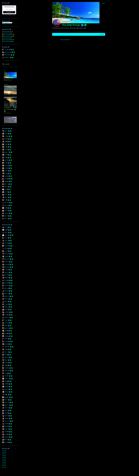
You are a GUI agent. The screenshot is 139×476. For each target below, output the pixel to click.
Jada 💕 (5, 162)
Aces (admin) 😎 (7, 49)
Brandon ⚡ (6, 152)
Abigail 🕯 (6, 325)
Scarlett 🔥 (6, 386)
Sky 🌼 (5, 141)
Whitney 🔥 (6, 436)
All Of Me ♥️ (6, 253)
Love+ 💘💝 (6, 314)
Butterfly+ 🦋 (6, 296)
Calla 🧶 (5, 439)
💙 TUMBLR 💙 (66, 28)
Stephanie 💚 (6, 370)
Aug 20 (4, 453)
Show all (102, 34)
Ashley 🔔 (6, 181)
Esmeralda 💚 (6, 264)
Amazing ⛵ (6, 391)
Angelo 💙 (6, 389)
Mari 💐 (5, 144)
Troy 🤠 (5, 157)
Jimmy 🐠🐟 (6, 397)
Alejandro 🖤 (6, 405)
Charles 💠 (6, 256)
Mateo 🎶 (6, 351)
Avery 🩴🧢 (6, 375)
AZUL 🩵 (6, 229)
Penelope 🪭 (6, 285)
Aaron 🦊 (6, 362)
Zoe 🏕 (5, 354)
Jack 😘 (5, 207)
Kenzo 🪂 (6, 240)
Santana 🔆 (6, 213)
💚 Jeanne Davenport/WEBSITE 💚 (8, 39)
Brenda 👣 (6, 306)
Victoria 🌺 (6, 168)
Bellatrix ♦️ (6, 261)
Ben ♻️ (5, 173)
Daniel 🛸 (6, 243)
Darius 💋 (6, 205)
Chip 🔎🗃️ (6, 383)
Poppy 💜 (6, 309)
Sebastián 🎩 (6, 317)
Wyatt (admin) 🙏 (7, 54)
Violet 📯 (6, 232)
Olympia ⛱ (6, 322)
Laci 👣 (5, 149)
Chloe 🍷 (6, 194)
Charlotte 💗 (6, 378)
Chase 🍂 (6, 215)
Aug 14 (4, 463)
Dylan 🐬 (6, 210)
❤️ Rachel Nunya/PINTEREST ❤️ (7, 31)
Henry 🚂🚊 (6, 280)
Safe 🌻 (5, 154)
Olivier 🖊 (6, 399)
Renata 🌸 (6, 333)
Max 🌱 (5, 191)
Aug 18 (4, 457)
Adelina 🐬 (6, 357)
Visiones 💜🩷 (7, 235)
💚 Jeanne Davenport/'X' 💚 (6, 38)
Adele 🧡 (6, 349)
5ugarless (81, 472)
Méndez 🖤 (6, 272)
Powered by (6, 15)
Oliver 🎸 (6, 320)
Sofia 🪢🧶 (6, 418)
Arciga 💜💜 (6, 312)
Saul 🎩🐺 (6, 434)
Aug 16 (4, 460)
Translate (9, 23)
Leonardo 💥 (6, 341)
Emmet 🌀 (6, 298)
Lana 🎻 (5, 237)
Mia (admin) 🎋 (7, 57)
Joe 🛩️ (5, 373)
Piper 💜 (5, 338)
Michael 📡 (6, 431)
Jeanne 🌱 (6, 274)
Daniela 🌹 (6, 407)
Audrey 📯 (6, 293)
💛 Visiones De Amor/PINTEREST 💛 (8, 34)
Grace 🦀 (6, 218)
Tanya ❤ (5, 133)
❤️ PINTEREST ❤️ (73, 28)
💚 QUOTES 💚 (60, 28)
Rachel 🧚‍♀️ (6, 426)
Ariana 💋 (6, 165)
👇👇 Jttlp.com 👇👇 (5, 64)
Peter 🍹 (6, 197)
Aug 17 (4, 458)
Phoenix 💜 (6, 290)
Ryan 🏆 (5, 146)
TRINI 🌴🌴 (6, 202)
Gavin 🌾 (6, 130)
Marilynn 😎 (6, 245)
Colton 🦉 (6, 442)
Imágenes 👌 (6, 328)
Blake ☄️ (6, 359)
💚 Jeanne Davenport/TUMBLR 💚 (7, 41)
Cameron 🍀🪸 (7, 346)
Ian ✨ (5, 189)
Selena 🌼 (6, 330)
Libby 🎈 (6, 301)
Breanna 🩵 (6, 282)
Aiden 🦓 (6, 248)
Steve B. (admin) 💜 (7, 52)
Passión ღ (6, 288)
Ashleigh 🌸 (6, 178)
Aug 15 (4, 462)
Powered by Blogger (79, 470)
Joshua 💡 (6, 160)
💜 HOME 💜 (54, 28)
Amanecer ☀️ (6, 402)
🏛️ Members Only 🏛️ (81, 28)
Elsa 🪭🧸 (6, 304)
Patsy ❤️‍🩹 (6, 413)
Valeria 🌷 (6, 423)
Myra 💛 (5, 365)
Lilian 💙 (6, 170)
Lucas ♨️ (6, 186)
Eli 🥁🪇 (6, 394)
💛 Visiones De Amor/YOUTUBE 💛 (8, 36)
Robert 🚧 (6, 415)
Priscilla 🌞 (6, 136)
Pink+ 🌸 (6, 381)
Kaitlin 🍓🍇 (6, 367)
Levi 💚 (5, 199)
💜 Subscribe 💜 (9, 12)
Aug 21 (4, 452)
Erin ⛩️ (5, 227)
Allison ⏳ (6, 269)
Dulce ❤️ (6, 410)
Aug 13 (4, 465)
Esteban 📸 (6, 277)
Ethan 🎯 (6, 138)
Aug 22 (4, 450)
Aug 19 (4, 455)
